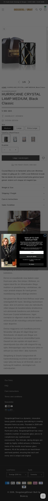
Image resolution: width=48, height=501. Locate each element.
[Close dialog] (45, 235)
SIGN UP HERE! (32, 256)
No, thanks (31, 264)
